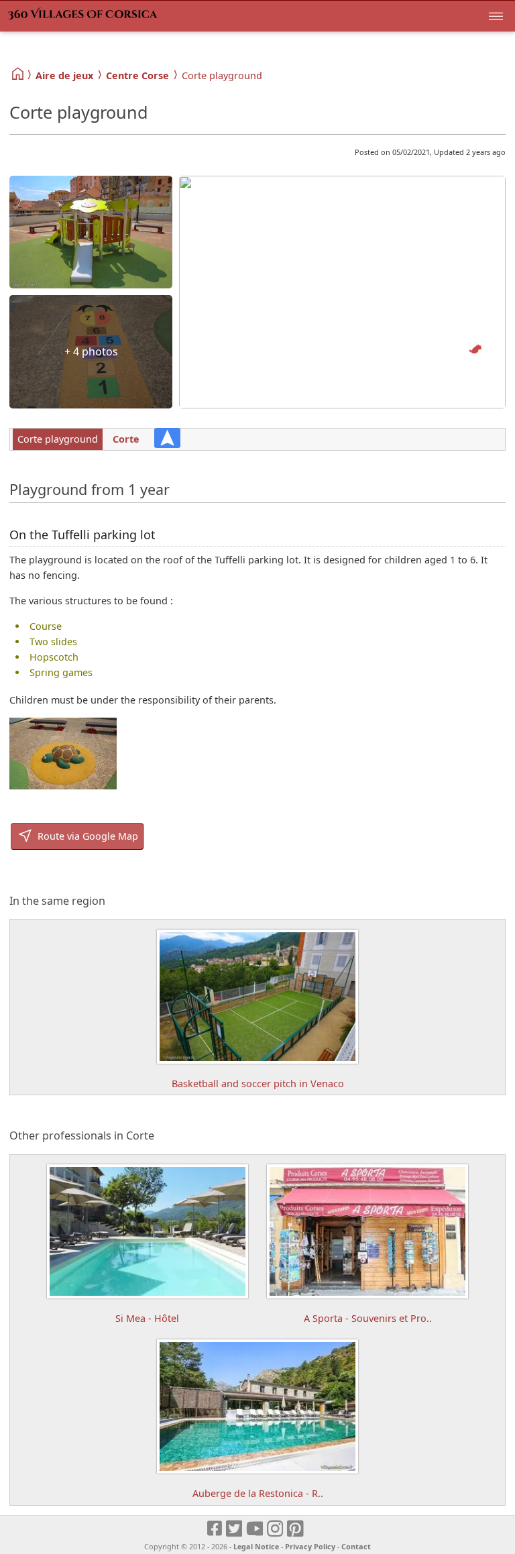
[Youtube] (255, 1528)
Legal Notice (256, 1546)
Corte (126, 439)
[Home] (18, 74)
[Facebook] (215, 1528)
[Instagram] (276, 1528)
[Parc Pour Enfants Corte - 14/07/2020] (63, 785)
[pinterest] (296, 1528)
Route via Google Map (86, 836)
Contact (356, 1546)
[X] (235, 1528)
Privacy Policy (310, 1546)
